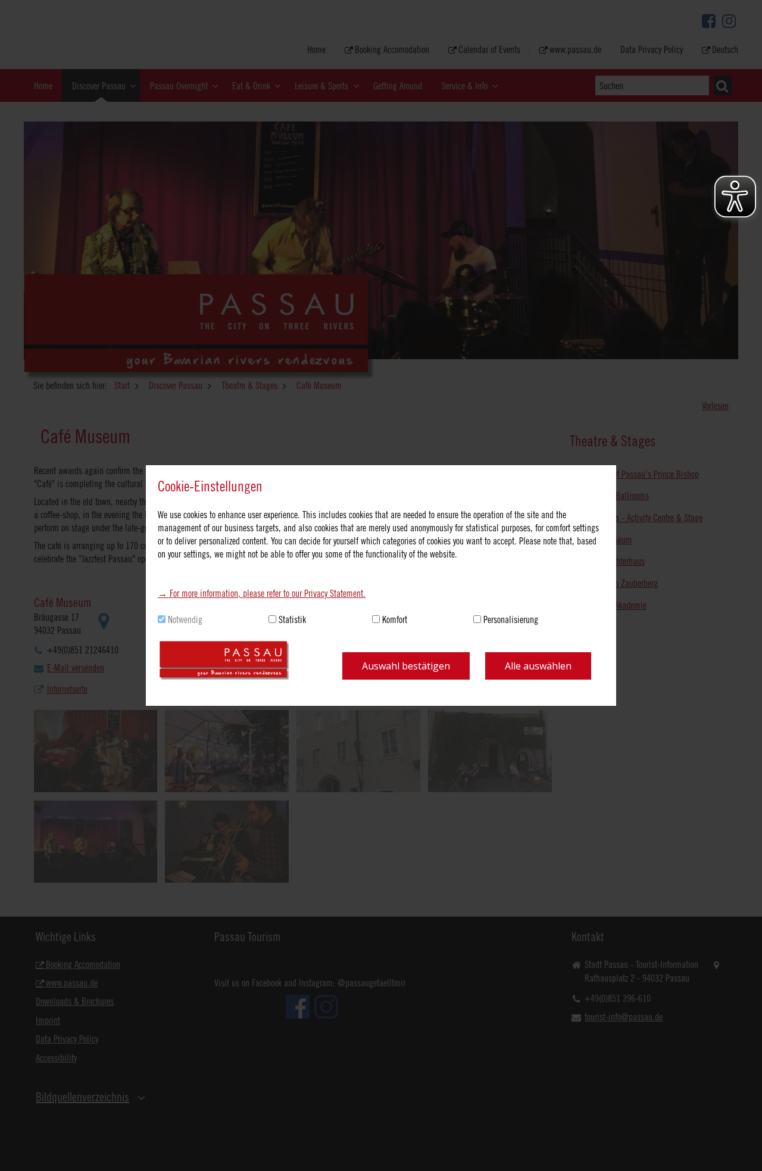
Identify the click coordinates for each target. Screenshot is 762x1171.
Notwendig (185, 619)
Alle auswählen (538, 665)
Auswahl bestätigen (406, 665)
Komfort (394, 619)
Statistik (292, 619)
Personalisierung (510, 619)
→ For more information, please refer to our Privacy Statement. (262, 593)
